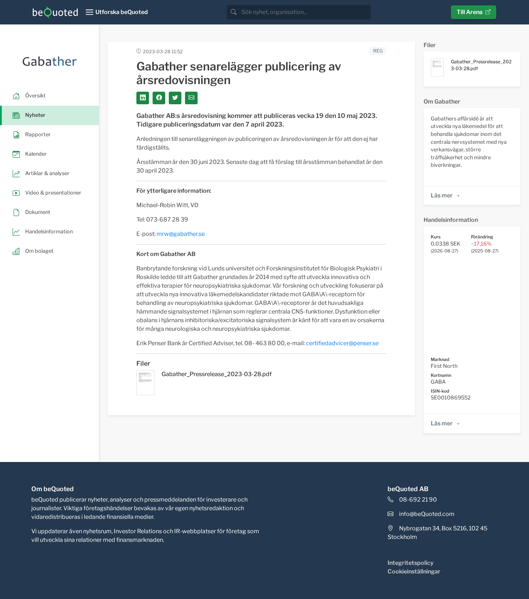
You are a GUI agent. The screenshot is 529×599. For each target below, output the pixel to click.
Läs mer (442, 195)
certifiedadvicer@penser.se (342, 343)
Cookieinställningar (414, 571)
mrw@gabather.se (181, 233)
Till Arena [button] (470, 12)
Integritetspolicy (411, 562)
